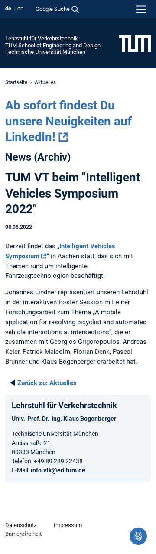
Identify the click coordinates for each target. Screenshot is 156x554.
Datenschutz (20, 525)
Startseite (16, 82)
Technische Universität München (45, 52)
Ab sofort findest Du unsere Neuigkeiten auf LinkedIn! (68, 121)
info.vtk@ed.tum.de (58, 470)
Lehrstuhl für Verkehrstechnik (41, 38)
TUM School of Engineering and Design (53, 45)
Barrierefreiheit (23, 534)
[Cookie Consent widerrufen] (138, 536)
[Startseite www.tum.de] (135, 43)
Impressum (68, 525)
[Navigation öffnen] (141, 9)
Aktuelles (47, 383)
